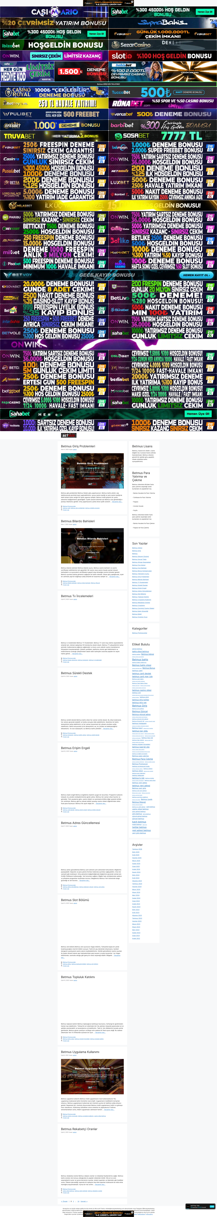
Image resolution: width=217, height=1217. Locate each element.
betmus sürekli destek (93, 735)
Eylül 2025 (135, 855)
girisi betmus (147, 814)
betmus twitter (149, 778)
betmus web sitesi (150, 780)
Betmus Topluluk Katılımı (78, 977)
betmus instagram (83, 660)
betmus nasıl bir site (141, 747)
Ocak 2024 (136, 901)
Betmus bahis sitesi (68, 1039)
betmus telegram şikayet (86, 887)
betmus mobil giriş (149, 740)
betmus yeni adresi (141, 785)
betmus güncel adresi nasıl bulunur (139, 717)
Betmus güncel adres (141, 714)
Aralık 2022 (136, 938)
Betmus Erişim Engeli (75, 748)
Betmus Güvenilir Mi (138, 721)
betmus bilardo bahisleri (70, 583)
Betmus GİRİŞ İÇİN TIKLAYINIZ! (108, 84)
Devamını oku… (117, 502)
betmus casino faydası (145, 685)
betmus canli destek (68, 810)
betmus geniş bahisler (81, 1191)
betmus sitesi (137, 771)
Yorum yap (66, 510)
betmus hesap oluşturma (70, 660)
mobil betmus (137, 824)
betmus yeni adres (99, 887)
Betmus (135, 553)
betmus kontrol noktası (149, 733)
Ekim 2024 (135, 875)
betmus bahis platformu (139, 662)
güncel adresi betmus (139, 816)
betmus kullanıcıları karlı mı (138, 735)
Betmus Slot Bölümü (75, 900)
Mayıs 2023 (136, 924)
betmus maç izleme (138, 740)
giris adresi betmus (139, 811)
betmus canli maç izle (142, 676)
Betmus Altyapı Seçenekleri (141, 562)
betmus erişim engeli (81, 810)
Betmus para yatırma (140, 756)
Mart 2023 (135, 930)
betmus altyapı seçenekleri (138, 656)
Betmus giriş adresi (138, 708)
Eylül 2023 (135, 912)
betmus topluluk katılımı (97, 1039)
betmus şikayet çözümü (137, 804)
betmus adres (67, 964)
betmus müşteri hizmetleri (82, 1039)
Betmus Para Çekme (142, 759)
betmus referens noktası (137, 768)
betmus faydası (135, 697)
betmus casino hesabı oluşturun (139, 687)
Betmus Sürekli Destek (76, 673)
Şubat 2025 (136, 863)
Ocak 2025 (136, 866)
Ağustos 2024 (137, 881)
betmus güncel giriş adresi (140, 719)
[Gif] (108, 205)
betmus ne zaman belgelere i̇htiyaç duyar (141, 751)
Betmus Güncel (140, 711)
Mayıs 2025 (136, 861)
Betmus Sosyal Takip (139, 559)
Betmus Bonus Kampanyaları (142, 571)
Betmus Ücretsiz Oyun (139, 617)
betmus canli (66, 508)
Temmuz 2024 (137, 884)
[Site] (54, 147)
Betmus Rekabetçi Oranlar (79, 1129)
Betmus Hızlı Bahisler (139, 568)
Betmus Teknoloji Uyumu (140, 574)
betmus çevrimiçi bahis (137, 795)
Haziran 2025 (136, 858)
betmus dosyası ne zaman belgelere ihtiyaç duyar (143, 695)
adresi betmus (137, 649)
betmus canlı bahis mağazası (138, 681)
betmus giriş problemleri (78, 508)
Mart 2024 (135, 895)
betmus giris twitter (140, 700)
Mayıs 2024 (136, 889)
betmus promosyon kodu (141, 766)
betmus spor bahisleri (138, 773)
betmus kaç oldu (140, 731)
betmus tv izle (138, 778)
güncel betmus (138, 819)
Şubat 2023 (136, 933)
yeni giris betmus (139, 833)
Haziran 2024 (136, 886)
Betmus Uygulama (138, 605)
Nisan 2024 (136, 892)
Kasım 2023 (136, 907)
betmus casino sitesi (141, 690)
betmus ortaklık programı (92, 508)
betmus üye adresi (136, 799)
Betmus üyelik (146, 799)
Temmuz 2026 (137, 849)
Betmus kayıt (137, 728)
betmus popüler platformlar (138, 761)
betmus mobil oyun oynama (138, 742)
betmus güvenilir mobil (150, 721)
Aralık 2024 (136, 869)
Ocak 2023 (136, 935)
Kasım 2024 (136, 872)
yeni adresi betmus (141, 830)
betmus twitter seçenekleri (138, 780)
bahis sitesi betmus (68, 1191)
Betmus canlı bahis (138, 679)
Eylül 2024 (135, 878)
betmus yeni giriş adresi (139, 790)
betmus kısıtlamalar (136, 738)
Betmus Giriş (136, 551)
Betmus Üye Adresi (138, 565)
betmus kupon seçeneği (150, 735)
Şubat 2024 (136, 898)
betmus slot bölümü (92, 964)
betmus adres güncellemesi (71, 887)
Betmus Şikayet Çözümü (140, 556)
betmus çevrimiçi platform (140, 797)
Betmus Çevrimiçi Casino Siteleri (143, 608)
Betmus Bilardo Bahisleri (78, 521)
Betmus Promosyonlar (69, 506)
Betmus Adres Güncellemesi (80, 823)
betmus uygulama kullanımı (85, 1116)
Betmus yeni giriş (139, 788)
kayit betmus (139, 821)
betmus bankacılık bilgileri (79, 964)
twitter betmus (139, 827)
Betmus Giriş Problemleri (78, 446)
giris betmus (137, 814)
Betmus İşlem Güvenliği (140, 611)
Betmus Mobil (137, 614)
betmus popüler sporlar (150, 761)
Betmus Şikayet (95, 583)
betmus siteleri (148, 768)
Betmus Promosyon (140, 764)
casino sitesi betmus (100, 1116)
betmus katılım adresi (80, 735)
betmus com (136, 693)
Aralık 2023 (136, 904)
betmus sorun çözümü (148, 771)
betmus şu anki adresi (138, 807)
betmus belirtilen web (137, 668)
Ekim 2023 (135, 910)
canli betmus (150, 807)
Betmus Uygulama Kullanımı (80, 1052)
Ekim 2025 (135, 852)
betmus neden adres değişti (138, 749)
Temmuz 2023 (137, 918)
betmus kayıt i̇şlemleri (148, 728)
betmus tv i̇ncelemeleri (95, 660)
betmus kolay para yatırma (138, 733)
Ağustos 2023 (137, 915)
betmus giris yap (139, 702)
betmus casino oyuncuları (70, 1116)
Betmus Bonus (148, 668)
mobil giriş (144, 824)
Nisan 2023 (136, 927)
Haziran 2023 (136, 921)
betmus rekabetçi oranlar (95, 1191)
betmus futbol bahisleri (83, 583)
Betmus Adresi (137, 548)
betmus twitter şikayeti (93, 810)
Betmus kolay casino (136, 793)
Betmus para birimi (146, 793)
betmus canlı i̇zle (136, 685)
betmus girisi (144, 697)
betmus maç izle (147, 738)
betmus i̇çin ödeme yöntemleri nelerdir (140, 726)
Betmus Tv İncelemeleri (77, 596)
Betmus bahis (140, 659)
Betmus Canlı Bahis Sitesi (139, 683)
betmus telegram (138, 775)
